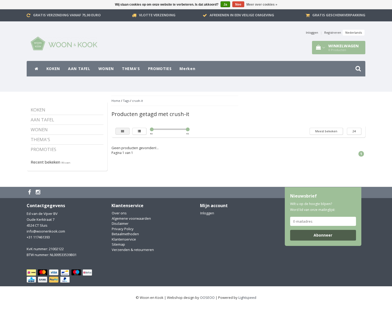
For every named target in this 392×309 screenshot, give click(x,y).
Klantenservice (124, 239)
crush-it (137, 101)
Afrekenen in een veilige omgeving (242, 15)
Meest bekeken (326, 131)
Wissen (65, 162)
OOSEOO (207, 297)
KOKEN (53, 68)
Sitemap (118, 244)
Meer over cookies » (261, 4)
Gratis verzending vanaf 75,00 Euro (67, 15)
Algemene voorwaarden (131, 218)
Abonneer (323, 235)
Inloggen (312, 32)
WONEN (106, 68)
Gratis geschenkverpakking (338, 15)
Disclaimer (120, 223)
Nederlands (353, 32)
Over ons (119, 213)
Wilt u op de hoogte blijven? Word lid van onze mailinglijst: (312, 207)
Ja (225, 4)
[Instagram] (39, 192)
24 (354, 131)
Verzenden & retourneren (133, 249)
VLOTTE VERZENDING (157, 15)
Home (115, 101)
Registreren (332, 32)
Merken (187, 68)
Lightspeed (247, 297)
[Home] (36, 69)
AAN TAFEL (79, 68)
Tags (126, 101)
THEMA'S (131, 68)
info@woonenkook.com (46, 231)
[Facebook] (30, 192)
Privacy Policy (123, 228)
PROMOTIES (160, 68)
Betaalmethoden (125, 233)
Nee (238, 4)
